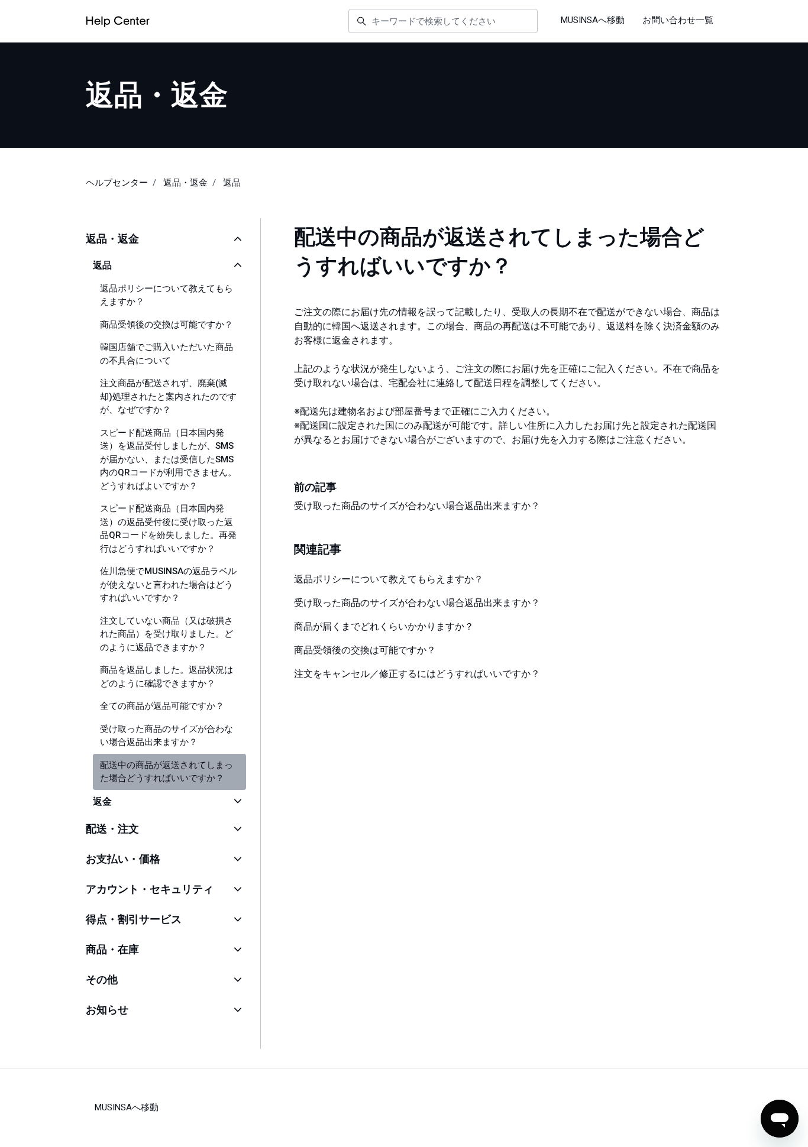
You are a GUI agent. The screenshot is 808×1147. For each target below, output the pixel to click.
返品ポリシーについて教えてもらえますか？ (388, 579)
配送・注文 (112, 828)
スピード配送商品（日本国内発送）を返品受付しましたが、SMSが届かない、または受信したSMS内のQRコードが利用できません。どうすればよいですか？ (168, 459)
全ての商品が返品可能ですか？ (162, 706)
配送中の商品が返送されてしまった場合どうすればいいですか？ (166, 772)
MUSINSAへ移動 (593, 20)
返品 (232, 182)
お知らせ (107, 1009)
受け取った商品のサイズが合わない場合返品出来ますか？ (417, 505)
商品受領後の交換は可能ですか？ (365, 650)
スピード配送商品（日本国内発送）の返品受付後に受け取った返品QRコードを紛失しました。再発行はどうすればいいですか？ (168, 528)
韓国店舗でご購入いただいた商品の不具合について (166, 354)
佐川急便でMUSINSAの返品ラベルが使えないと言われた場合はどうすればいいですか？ (168, 584)
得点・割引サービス (134, 919)
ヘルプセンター (117, 182)
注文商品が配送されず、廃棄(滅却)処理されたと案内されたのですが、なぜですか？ (168, 396)
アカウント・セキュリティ (150, 889)
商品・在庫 (112, 949)
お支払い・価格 (123, 859)
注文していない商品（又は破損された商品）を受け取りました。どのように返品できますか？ (166, 634)
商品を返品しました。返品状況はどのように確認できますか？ (166, 677)
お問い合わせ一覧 (677, 20)
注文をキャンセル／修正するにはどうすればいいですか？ (417, 673)
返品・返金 (185, 182)
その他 (102, 979)
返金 (102, 801)
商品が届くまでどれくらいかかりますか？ (384, 626)
